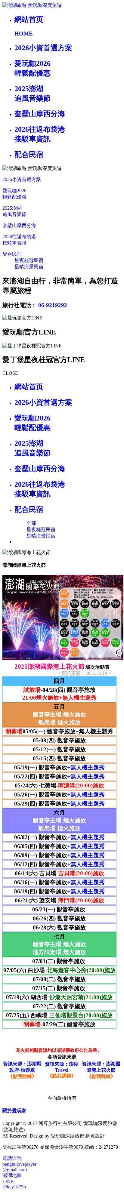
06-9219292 (52, 305)
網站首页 (28, 387)
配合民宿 (12, 254)
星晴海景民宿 (28, 266)
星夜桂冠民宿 (28, 260)
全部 (31, 523)
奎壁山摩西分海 (19, 225)
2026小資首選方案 (21, 179)
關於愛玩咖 (14, 1110)
